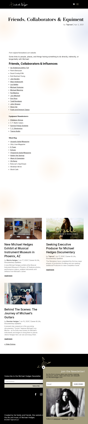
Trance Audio (15, 131)
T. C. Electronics (16, 128)
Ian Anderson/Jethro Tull (19, 68)
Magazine (19, 141)
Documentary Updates (12, 262)
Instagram (56, 419)
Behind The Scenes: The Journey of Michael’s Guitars (20, 313)
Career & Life (34, 260)
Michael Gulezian (17, 87)
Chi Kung (13, 161)
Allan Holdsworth (16, 82)
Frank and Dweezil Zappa (20, 110)
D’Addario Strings (16, 120)
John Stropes (15, 104)
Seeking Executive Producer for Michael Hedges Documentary (60, 248)
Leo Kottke (14, 84)
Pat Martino (14, 93)
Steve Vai (13, 107)
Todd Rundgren (16, 101)
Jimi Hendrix (15, 79)
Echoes (13, 150)
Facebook (65, 419)
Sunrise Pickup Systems (19, 126)
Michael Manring (16, 90)
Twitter (71, 419)
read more (8, 276)
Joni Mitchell (15, 96)
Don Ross (13, 98)
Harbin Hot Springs (17, 155)
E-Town (13, 147)
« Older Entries (9, 344)
